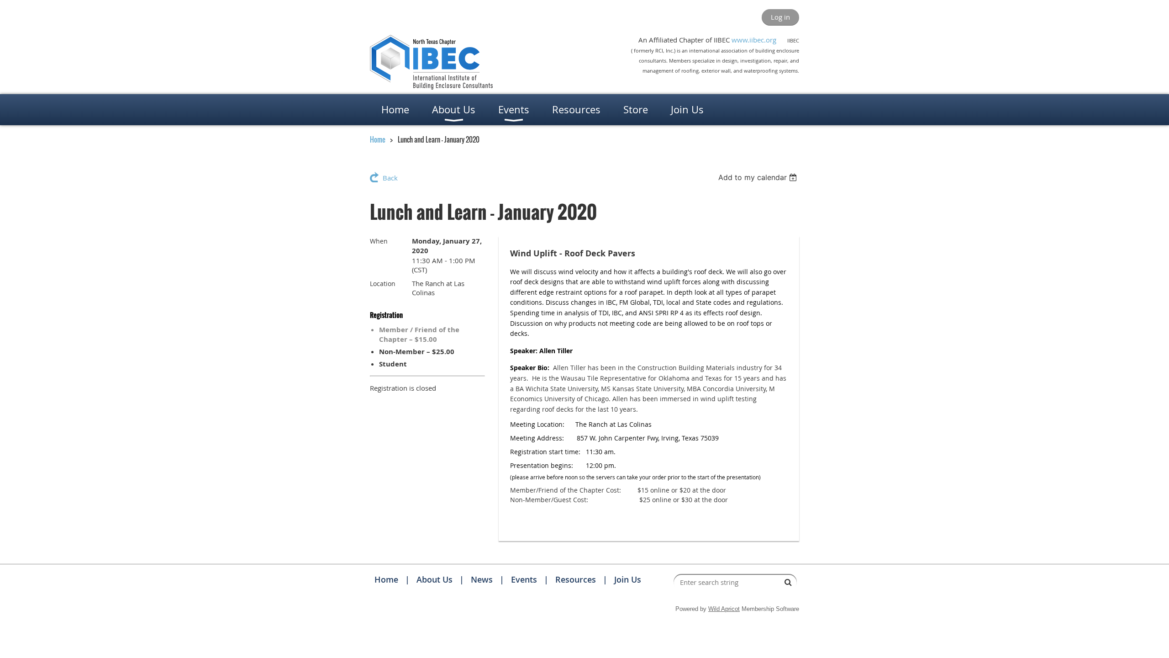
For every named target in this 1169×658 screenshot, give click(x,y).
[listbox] (758, 177)
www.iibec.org (754, 39)
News (482, 579)
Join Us (627, 579)
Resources (575, 579)
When (379, 241)
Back (390, 177)
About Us (434, 579)
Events (524, 579)
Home (377, 139)
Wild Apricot (724, 608)
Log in (780, 16)
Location (382, 283)
